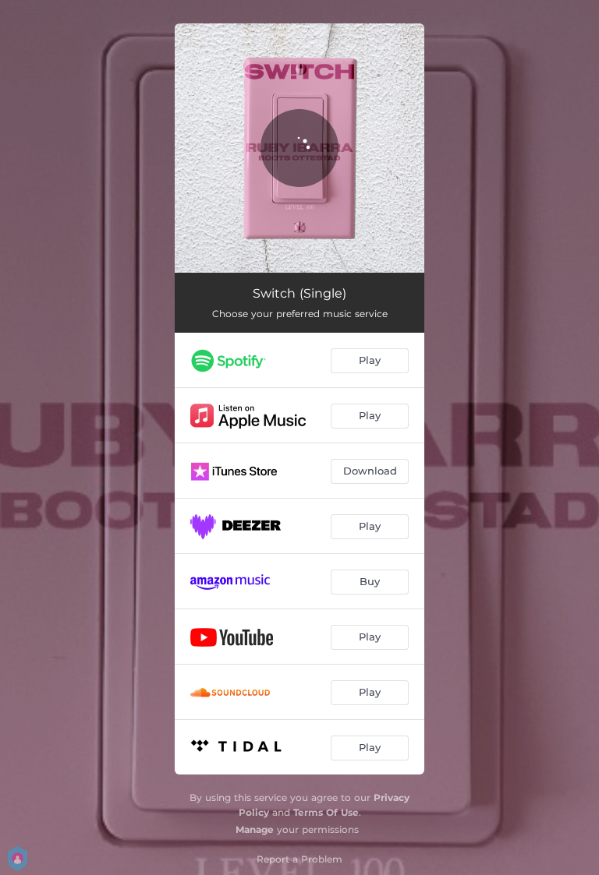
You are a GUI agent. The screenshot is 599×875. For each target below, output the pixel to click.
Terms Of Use (326, 812)
